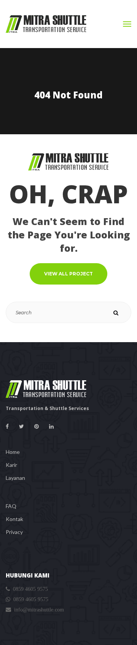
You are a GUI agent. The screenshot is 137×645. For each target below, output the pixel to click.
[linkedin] (51, 426)
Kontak (14, 519)
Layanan (15, 478)
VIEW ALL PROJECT (68, 274)
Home (13, 452)
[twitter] (21, 426)
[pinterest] (36, 426)
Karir (11, 465)
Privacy (14, 532)
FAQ (11, 506)
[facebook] (7, 426)
